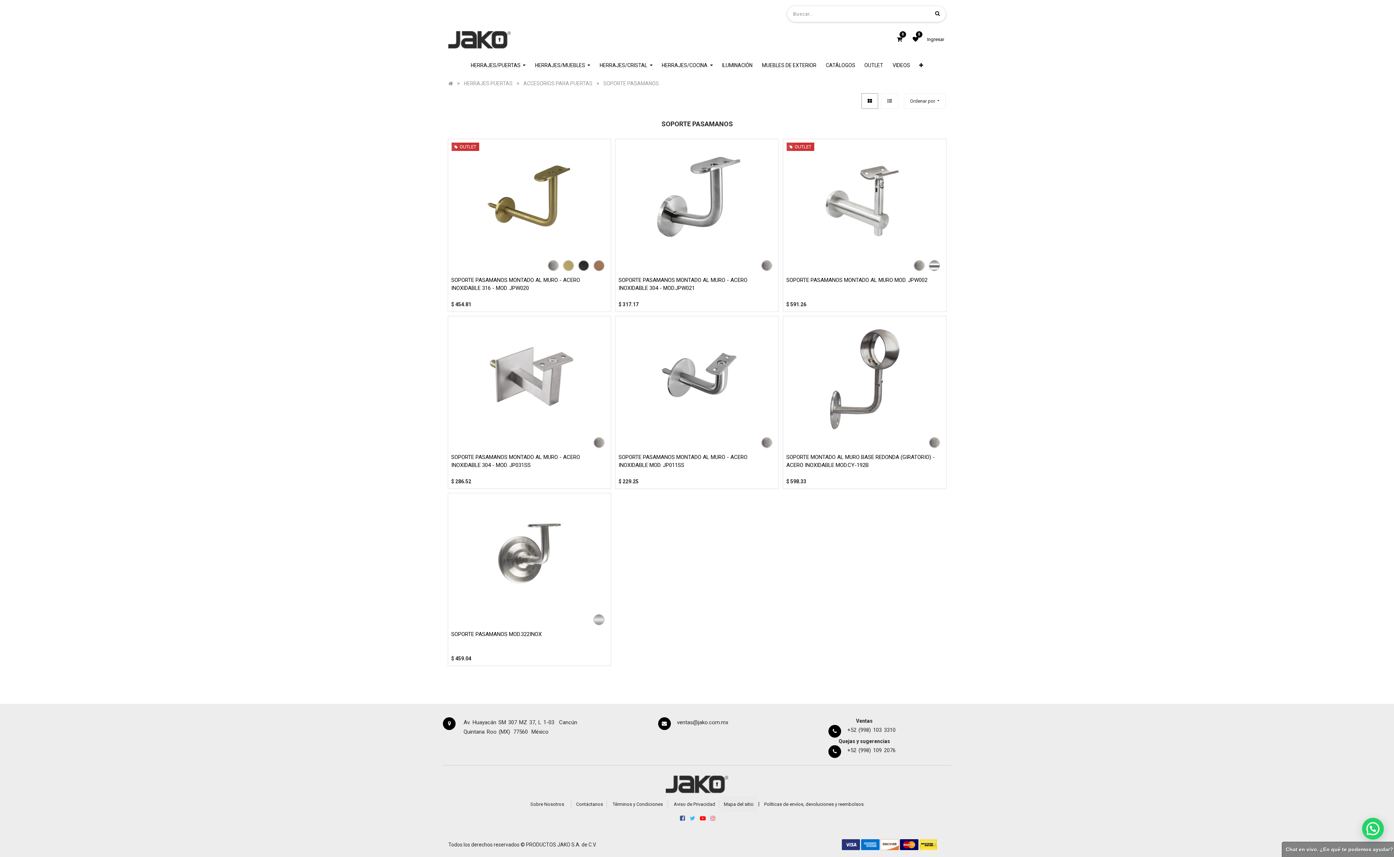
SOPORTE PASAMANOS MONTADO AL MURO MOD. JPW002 (857, 280)
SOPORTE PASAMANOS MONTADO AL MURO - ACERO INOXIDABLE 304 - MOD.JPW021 (683, 284)
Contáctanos (589, 804)
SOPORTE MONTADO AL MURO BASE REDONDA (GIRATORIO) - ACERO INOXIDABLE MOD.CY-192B (860, 461)
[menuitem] (738, 65)
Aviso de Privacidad (694, 804)
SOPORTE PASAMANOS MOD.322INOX (496, 634)
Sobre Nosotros (547, 804)
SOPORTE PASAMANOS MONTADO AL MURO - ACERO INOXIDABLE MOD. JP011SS (683, 461)
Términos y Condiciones (638, 804)
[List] (889, 101)
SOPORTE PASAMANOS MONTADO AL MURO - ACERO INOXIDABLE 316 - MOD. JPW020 (515, 284)
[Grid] (869, 101)
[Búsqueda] (937, 13)
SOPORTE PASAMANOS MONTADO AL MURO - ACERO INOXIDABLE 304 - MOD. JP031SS (515, 461)
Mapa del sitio (739, 804)
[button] (921, 65)
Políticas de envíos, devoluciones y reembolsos (814, 804)
